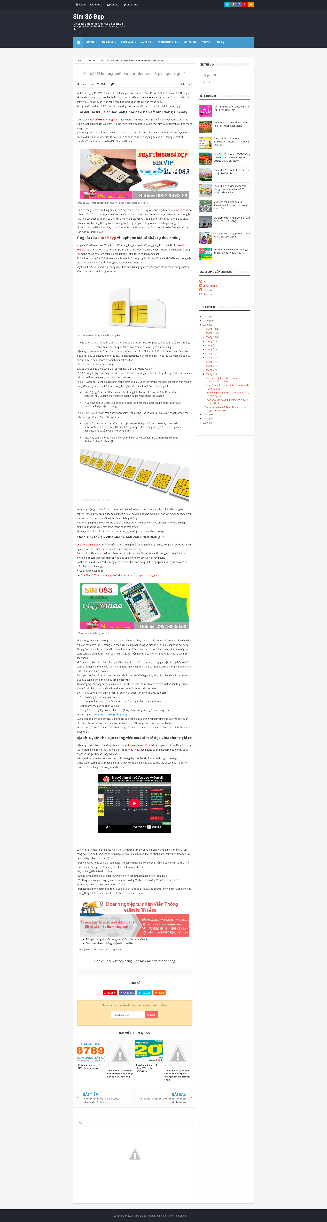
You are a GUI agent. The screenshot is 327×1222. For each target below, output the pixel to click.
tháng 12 (211, 328)
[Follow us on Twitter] (227, 4)
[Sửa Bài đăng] (111, 84)
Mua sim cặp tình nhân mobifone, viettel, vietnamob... (224, 379)
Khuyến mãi (209, 75)
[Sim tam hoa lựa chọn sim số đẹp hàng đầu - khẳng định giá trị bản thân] (178, 1053)
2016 (206, 422)
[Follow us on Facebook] (239, 4)
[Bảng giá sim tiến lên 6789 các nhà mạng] (91, 1051)
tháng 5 (210, 357)
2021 (206, 316)
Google (111, 992)
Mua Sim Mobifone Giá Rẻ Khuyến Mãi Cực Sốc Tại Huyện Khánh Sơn (230, 205)
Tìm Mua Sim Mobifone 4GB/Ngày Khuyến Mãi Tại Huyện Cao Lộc (231, 141)
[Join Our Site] (251, 4)
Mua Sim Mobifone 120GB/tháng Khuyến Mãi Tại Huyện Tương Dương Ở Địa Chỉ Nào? (231, 157)
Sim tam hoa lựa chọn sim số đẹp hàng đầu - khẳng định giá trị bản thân (177, 1075)
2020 (206, 320)
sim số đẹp (107, 237)
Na (204, 281)
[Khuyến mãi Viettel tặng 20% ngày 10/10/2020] (149, 1051)
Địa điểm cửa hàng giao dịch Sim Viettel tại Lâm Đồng (231, 235)
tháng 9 (210, 341)
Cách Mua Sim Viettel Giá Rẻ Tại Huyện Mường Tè (231, 171)
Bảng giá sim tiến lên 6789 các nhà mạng (89, 1066)
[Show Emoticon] (80, 1122)
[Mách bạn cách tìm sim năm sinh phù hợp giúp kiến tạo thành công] (120, 1053)
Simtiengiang (210, 285)
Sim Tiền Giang (177, 1215)
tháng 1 (210, 374)
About (82, 4)
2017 (206, 418)
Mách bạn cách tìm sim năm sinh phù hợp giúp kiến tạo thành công (119, 1073)
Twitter (145, 992)
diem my (207, 294)
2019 (206, 324)
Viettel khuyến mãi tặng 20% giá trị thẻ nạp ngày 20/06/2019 (230, 251)
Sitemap (97, 4)
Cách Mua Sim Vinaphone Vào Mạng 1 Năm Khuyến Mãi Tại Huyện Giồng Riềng (229, 189)
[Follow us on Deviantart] (233, 4)
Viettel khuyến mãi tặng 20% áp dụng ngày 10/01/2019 (225, 409)
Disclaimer (132, 4)
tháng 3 (210, 365)
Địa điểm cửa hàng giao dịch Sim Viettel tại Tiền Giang (231, 219)
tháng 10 (211, 337)
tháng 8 (210, 345)
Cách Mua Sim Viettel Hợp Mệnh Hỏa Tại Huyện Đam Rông (231, 124)
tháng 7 (210, 349)
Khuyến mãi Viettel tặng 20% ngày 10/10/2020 (146, 1068)
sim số (179, 210)
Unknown (208, 290)
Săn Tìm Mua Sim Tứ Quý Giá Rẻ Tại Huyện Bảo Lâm (231, 108)
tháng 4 (210, 361)
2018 (206, 414)
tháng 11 (211, 332)
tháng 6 (210, 353)
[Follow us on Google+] (245, 4)
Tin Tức (186, 83)
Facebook (128, 992)
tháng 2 (210, 369)
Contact (114, 4)
